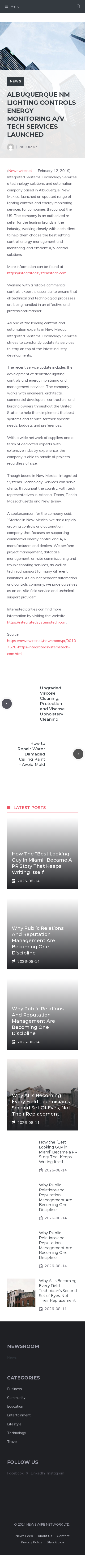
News (15, 81)
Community (16, 1397)
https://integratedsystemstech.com (36, 273)
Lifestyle (14, 1424)
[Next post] (78, 754)
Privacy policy (31, 1542)
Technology (16, 1433)
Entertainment (19, 1415)
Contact (63, 1536)
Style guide (55, 1542)
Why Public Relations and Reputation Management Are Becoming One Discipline (38, 940)
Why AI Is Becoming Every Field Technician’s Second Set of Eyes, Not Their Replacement (58, 1291)
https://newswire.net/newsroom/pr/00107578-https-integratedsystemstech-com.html (41, 647)
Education (15, 1406)
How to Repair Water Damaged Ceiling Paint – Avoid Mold (31, 754)
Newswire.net (20, 170)
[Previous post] (6, 703)
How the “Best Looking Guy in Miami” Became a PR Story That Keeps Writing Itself (58, 1152)
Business (14, 1389)
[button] (78, 6)
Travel (12, 1441)
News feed (24, 1536)
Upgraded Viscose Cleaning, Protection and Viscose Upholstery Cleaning (52, 704)
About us (45, 1536)
